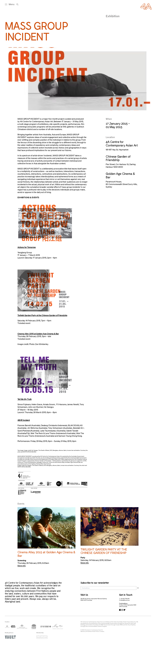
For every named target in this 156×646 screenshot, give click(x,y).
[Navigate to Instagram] (122, 610)
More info (22, 565)
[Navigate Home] (146, 6)
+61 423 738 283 (124, 598)
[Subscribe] (137, 588)
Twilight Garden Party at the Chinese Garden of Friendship (42, 315)
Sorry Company (100, 631)
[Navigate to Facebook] (120, 610)
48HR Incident (24, 420)
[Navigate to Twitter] (124, 610)
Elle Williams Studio (91, 631)
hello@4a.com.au (125, 600)
